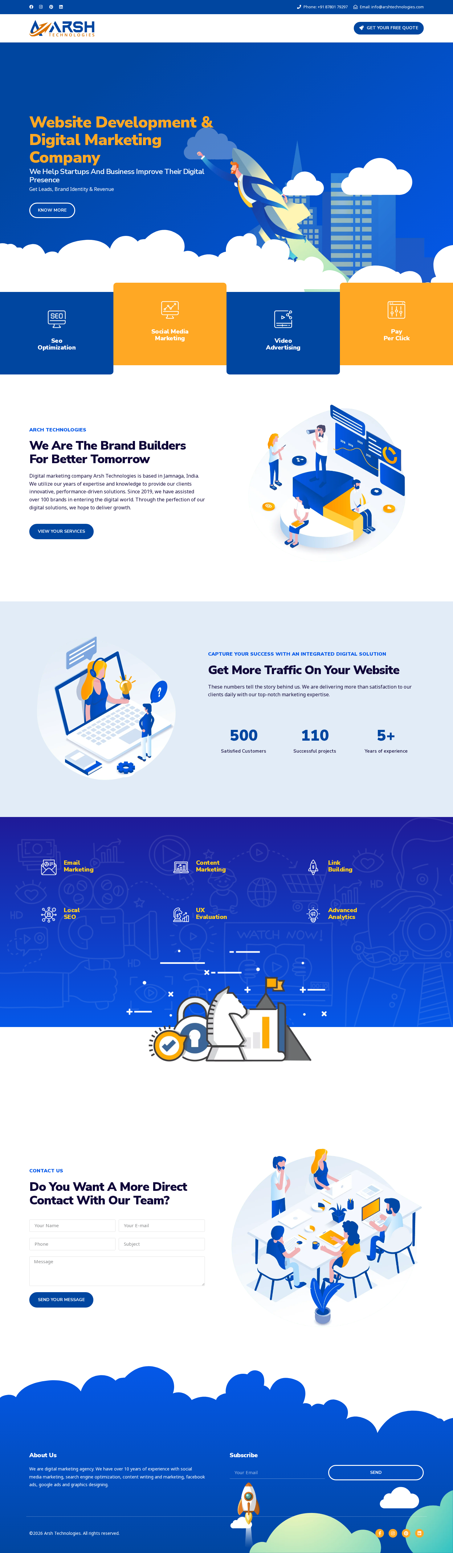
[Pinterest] (406, 1533)
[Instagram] (393, 1533)
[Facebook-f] (379, 1533)
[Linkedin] (419, 1533)
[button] (389, 28)
